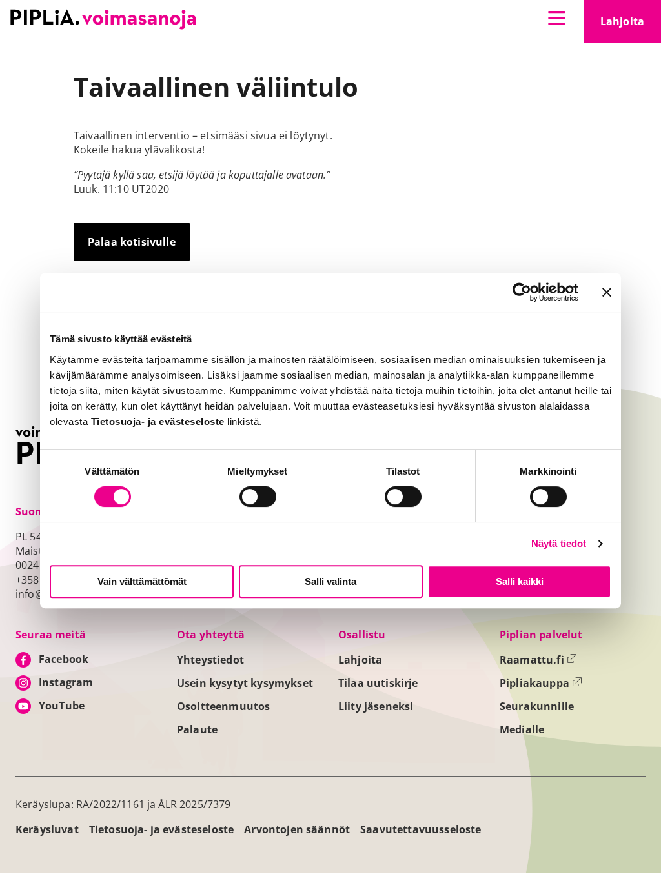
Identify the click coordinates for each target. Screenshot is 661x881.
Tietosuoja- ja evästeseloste (161, 829)
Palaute (197, 729)
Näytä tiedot (559, 543)
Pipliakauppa (541, 683)
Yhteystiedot (210, 660)
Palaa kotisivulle (132, 242)
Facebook (63, 659)
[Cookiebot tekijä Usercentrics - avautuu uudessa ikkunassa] (521, 292)
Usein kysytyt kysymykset (245, 683)
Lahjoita (630, 25)
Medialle (522, 729)
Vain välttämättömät (142, 581)
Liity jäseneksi (375, 706)
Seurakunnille (537, 706)
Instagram (66, 682)
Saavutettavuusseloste (420, 829)
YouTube (62, 705)
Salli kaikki (520, 581)
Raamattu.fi (538, 660)
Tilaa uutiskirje (378, 683)
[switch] (257, 496)
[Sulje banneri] (606, 292)
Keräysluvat (47, 829)
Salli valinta (330, 581)
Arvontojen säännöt (297, 829)
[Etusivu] (103, 19)
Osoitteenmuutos (223, 706)
